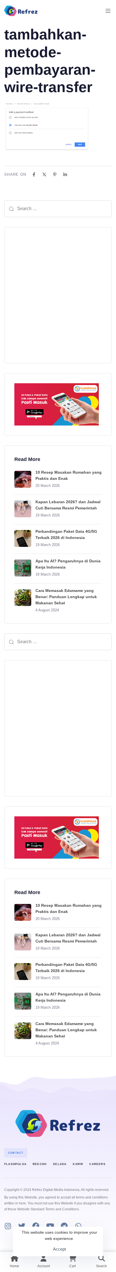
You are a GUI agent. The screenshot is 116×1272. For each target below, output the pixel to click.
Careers (97, 1164)
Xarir (78, 1164)
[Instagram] (7, 1225)
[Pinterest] (55, 174)
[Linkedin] (65, 174)
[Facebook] (34, 174)
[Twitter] (21, 1225)
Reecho (40, 1164)
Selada (59, 1164)
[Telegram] (64, 1225)
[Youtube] (49, 1225)
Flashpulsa (15, 1164)
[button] (110, 11)
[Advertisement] (58, 295)
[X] (44, 174)
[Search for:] (58, 208)
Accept (59, 1249)
